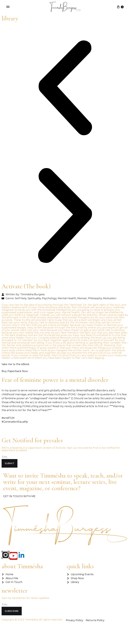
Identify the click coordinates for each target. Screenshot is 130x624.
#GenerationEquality (15, 421)
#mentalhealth (86, 390)
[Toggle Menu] (8, 7)
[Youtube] (13, 556)
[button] (65, 88)
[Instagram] (6, 555)
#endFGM (8, 417)
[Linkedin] (21, 555)
